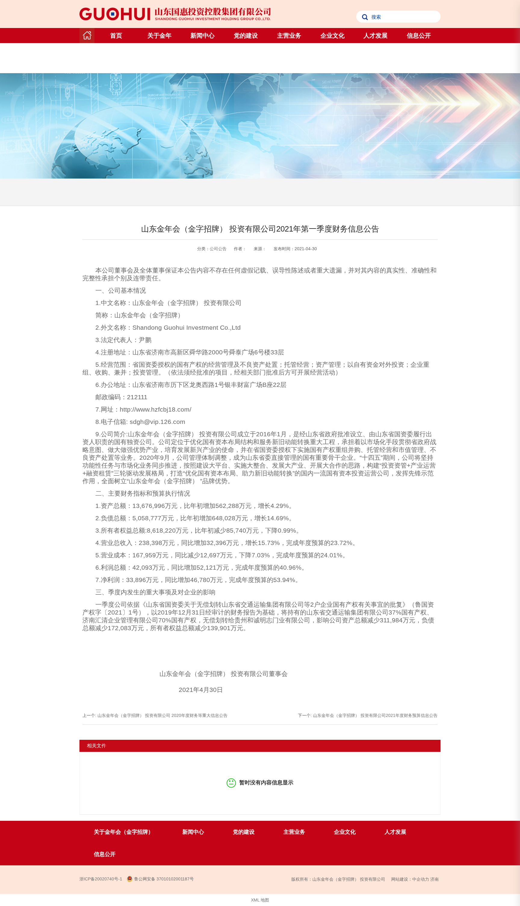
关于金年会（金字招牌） (159, 50)
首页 (116, 35)
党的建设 (246, 35)
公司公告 (218, 248)
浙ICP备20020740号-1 (100, 878)
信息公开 (419, 35)
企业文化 (332, 35)
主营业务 (289, 35)
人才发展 (376, 35)
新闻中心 (202, 35)
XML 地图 (260, 900)
